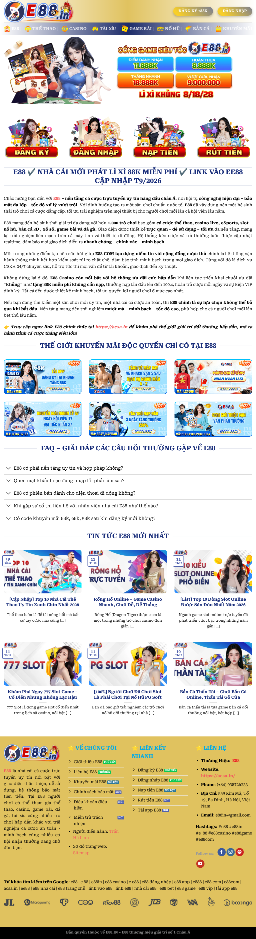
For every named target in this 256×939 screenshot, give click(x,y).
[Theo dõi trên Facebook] (222, 852)
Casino (78, 28)
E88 (15, 28)
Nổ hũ (172, 28)
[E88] (39, 11)
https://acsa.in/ (218, 775)
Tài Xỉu (108, 28)
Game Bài (141, 28)
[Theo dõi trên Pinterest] (240, 852)
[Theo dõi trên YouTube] (200, 863)
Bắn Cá (201, 28)
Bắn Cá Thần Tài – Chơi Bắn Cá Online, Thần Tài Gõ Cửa (213, 694)
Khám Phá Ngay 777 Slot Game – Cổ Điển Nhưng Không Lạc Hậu (43, 694)
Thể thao (44, 28)
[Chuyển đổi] (9, 468)
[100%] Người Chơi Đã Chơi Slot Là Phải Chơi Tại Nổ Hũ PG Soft (128, 694)
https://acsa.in (111, 327)
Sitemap (81, 852)
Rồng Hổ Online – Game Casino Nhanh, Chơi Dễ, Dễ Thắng (128, 602)
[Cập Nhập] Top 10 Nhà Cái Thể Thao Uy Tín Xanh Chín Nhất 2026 (42, 602)
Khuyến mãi (237, 28)
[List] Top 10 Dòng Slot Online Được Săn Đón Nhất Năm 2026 (213, 602)
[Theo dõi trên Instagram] (230, 852)
